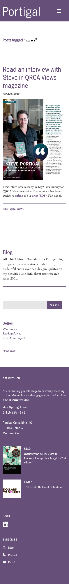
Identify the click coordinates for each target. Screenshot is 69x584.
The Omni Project (14, 338)
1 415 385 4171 (14, 412)
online (19, 196)
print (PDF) (39, 196)
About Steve (9, 350)
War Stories (10, 329)
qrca (12, 209)
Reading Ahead (12, 334)
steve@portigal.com (15, 407)
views (20, 209)
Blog (10, 548)
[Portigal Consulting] (21, 17)
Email (11, 562)
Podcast (12, 555)
